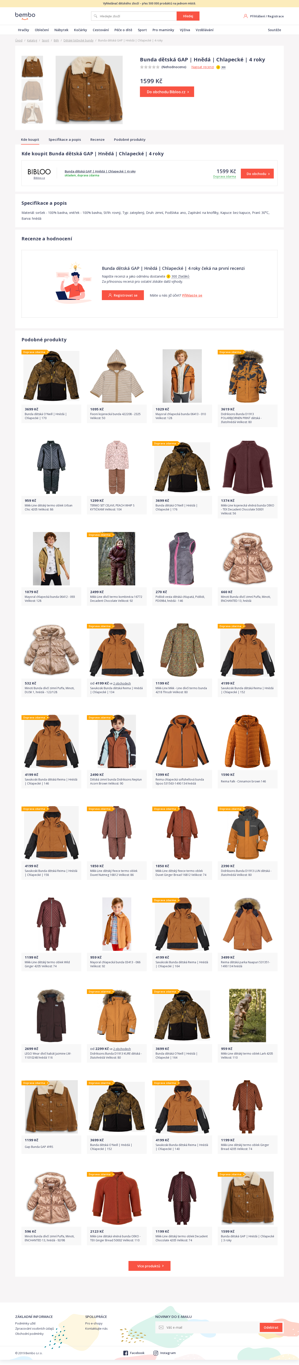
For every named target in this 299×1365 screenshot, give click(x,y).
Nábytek (61, 30)
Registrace (276, 16)
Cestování (101, 30)
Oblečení (42, 30)
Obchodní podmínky (29, 1334)
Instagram (168, 1353)
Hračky (23, 30)
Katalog (32, 40)
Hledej (188, 16)
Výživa (185, 30)
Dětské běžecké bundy (78, 40)
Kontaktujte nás (96, 1328)
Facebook (137, 1353)
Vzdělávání (205, 30)
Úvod (18, 40)
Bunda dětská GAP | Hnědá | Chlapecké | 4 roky (100, 171)
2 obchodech (122, 683)
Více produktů (148, 1266)
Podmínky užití (25, 1323)
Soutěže (274, 30)
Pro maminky (163, 30)
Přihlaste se (192, 295)
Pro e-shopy (94, 1323)
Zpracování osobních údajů (34, 1328)
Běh (56, 40)
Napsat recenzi (202, 67)
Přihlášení (257, 16)
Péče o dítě (123, 30)
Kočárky (80, 30)
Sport (142, 30)
